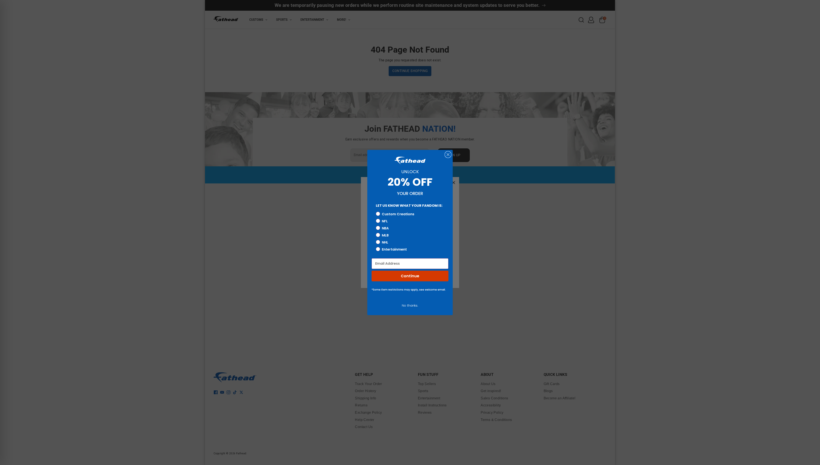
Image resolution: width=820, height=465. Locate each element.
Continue (410, 276)
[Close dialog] (448, 155)
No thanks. (410, 305)
